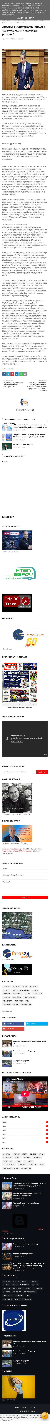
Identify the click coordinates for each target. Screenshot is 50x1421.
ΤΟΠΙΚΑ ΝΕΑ (19, 1001)
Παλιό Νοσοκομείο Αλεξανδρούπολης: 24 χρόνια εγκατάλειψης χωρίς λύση (29, 1184)
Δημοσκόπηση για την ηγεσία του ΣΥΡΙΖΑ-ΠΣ (29, 1042)
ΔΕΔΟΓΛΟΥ (33, 987)
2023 (25, 1134)
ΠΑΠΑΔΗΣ (27, 994)
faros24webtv (7, 1011)
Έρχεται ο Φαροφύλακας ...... (24, 1254)
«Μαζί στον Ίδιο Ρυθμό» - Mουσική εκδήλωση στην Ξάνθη (27, 1194)
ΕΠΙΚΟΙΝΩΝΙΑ (24, 990)
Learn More (22, 18)
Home (17, 1407)
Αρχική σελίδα (7, 21)
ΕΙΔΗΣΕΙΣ (6, 990)
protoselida (29, 707)
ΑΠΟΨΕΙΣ (16, 987)
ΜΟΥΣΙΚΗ (6, 994)
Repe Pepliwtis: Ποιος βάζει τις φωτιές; (16, 851)
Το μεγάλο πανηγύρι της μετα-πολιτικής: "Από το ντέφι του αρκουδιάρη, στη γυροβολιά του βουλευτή (29, 1265)
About (24, 1407)
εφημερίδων (22, 707)
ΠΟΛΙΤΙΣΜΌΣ (17, 997)
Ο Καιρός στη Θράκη (21, 1061)
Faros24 (6, 39)
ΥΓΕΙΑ (27, 1001)
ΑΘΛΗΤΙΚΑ (6, 987)
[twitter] (37, 1024)
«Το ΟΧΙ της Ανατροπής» (23, 444)
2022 (25, 1138)
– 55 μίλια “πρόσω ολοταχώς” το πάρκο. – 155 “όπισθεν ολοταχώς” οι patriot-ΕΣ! (30, 436)
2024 (25, 1130)
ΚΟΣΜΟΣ (35, 990)
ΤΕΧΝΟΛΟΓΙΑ (7, 1001)
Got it (31, 18)
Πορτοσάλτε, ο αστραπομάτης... (26, 1203)
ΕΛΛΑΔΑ (14, 990)
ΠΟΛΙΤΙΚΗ (16, 21)
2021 (25, 1142)
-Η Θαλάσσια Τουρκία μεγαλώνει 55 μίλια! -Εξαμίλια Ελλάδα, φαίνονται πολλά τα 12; (30, 426)
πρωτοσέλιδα (12, 707)
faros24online (30, 1411)
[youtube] (13, 1029)
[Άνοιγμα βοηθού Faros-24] (44, 1415)
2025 (25, 1126)
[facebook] (13, 1024)
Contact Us (31, 1407)
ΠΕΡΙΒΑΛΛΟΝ (37, 994)
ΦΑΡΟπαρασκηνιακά (10, 1005)
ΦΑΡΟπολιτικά (26, 1005)
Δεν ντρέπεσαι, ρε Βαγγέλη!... (25, 1051)
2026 (25, 1122)
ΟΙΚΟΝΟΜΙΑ (17, 994)
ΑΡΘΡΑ (24, 987)
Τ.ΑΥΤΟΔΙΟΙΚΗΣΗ (29, 997)
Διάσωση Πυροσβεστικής (11, 849)
